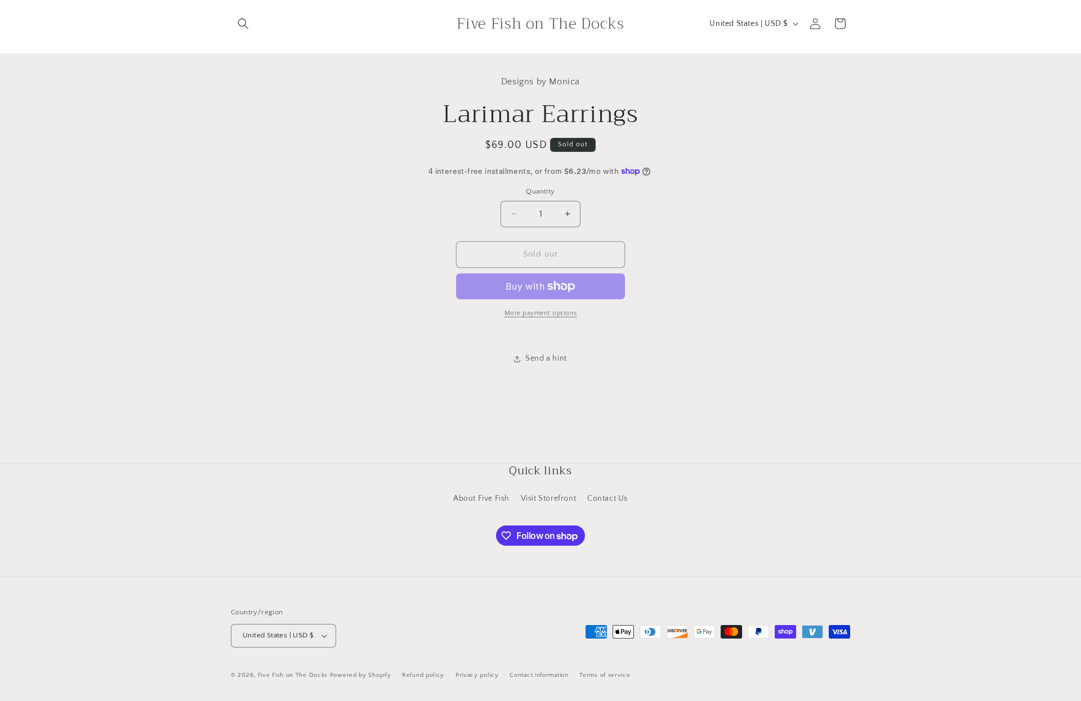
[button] (243, 23)
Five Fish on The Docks (293, 675)
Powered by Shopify (360, 675)
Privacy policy (477, 675)
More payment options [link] (540, 313)
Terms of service (604, 675)
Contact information (539, 675)
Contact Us (607, 498)
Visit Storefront (549, 498)
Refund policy (423, 675)
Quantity (540, 191)
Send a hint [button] (546, 358)
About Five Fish (481, 498)
